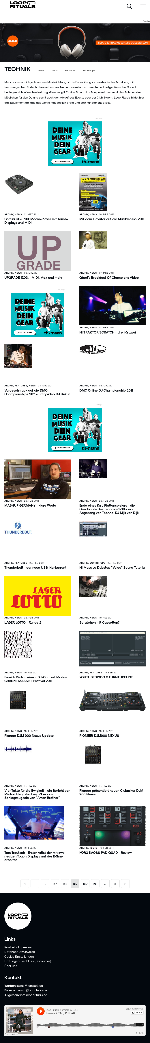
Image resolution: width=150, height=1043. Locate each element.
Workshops (89, 70)
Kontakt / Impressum (18, 947)
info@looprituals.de (33, 995)
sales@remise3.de (30, 985)
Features (70, 70)
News (41, 70)
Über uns (10, 966)
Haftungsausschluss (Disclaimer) (27, 961)
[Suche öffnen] (129, 6)
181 (115, 883)
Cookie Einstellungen (19, 956)
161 (95, 883)
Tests (55, 70)
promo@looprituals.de (31, 990)
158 (65, 883)
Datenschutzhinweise (19, 951)
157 (54, 883)
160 (85, 883)
